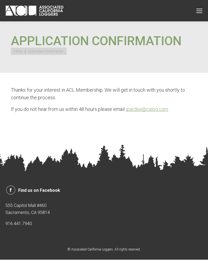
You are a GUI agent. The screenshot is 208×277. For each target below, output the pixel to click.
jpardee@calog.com (147, 109)
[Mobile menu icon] (199, 11)
